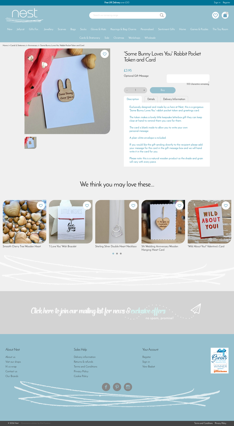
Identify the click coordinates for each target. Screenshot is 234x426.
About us (10, 357)
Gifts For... (34, 29)
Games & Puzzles (199, 29)
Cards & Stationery (89, 38)
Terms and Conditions (85, 366)
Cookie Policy (81, 376)
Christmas (119, 38)
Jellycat (20, 29)
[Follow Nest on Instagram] (128, 387)
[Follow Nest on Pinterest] (117, 387)
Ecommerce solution (29, 423)
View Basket (148, 366)
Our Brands (11, 376)
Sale (106, 38)
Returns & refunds (83, 362)
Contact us (11, 371)
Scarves (62, 29)
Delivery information (85, 357)
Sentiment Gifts (166, 29)
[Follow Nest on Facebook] (106, 387)
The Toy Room (220, 29)
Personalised (147, 29)
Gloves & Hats (98, 29)
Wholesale (150, 38)
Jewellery (48, 29)
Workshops (134, 38)
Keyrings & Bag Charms (123, 29)
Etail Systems (45, 423)
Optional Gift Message (136, 76)
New (9, 29)
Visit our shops (13, 362)
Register (226, 2)
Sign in (217, 2)
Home (182, 29)
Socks (83, 29)
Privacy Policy (81, 371)
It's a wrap (11, 366)
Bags (73, 29)
